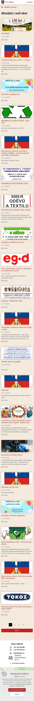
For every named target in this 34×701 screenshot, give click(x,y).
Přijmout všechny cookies (17, 690)
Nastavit (17, 694)
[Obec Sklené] (2, 7)
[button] (2, 669)
